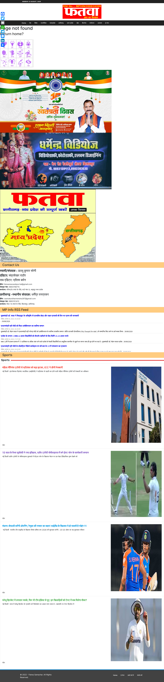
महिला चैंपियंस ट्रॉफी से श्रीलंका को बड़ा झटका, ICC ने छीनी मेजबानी (32, 367)
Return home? (12, 34)
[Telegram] (2, 31)
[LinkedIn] (2, 40)
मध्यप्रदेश (52, 23)
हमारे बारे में (131, 675)
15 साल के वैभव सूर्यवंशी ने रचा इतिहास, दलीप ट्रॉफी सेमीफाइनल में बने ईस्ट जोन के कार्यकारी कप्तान (45, 452)
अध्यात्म (100, 23)
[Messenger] (2, 36)
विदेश (35, 23)
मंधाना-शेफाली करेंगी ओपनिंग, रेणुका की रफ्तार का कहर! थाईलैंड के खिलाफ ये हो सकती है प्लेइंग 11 (44, 525)
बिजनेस (84, 23)
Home (24, 23)
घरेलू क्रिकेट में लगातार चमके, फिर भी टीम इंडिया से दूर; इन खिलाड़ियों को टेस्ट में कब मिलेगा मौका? (44, 600)
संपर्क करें (139, 675)
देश (30, 23)
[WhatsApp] (2, 27)
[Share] (2, 45)
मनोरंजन (92, 23)
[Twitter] (2, 18)
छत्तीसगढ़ (61, 23)
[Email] (2, 23)
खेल (78, 23)
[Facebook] (2, 14)
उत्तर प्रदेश (70, 23)
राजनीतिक (43, 23)
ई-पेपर (107, 23)
